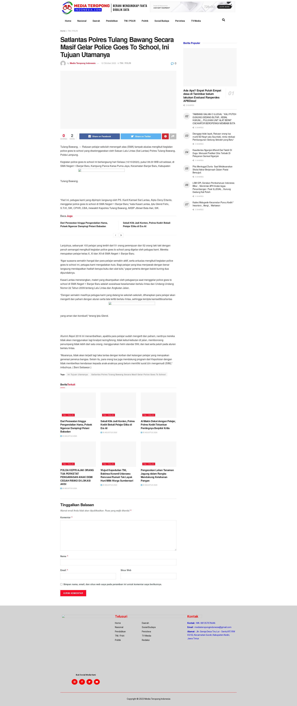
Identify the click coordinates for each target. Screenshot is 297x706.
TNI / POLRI (130, 21)
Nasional (81, 21)
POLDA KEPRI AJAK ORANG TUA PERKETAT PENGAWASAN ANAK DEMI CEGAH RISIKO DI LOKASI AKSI (77, 477)
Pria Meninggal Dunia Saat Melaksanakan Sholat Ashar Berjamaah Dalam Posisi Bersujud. (212, 169)
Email (64, 570)
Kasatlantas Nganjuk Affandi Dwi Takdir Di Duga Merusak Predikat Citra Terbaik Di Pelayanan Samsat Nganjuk (212, 153)
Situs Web (126, 570)
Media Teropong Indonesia (82, 63)
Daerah (96, 21)
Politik (145, 21)
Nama (64, 556)
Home (68, 21)
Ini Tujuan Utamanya (78, 374)
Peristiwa (180, 21)
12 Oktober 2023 (108, 63)
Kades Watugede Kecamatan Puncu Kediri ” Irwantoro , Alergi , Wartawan (213, 204)
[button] (223, 19)
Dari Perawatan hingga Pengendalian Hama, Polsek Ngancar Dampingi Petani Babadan (84, 224)
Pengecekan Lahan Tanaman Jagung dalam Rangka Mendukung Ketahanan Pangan (157, 475)
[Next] (121, 235)
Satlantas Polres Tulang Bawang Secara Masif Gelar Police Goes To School (128, 374)
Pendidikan (112, 21)
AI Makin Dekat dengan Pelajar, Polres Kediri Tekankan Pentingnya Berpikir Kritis (158, 424)
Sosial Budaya (162, 21)
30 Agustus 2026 (69, 436)
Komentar (66, 517)
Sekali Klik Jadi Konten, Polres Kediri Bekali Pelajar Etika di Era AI (118, 424)
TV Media (196, 21)
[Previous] (115, 235)
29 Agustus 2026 (69, 488)
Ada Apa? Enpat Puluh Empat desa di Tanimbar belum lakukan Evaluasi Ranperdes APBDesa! (202, 95)
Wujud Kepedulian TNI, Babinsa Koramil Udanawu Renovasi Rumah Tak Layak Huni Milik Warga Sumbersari (117, 475)
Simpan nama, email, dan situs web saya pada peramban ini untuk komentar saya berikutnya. (112, 584)
